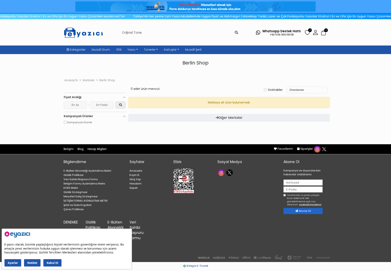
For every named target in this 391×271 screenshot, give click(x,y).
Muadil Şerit (193, 50)
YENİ (118, 50)
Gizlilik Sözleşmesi (75, 192)
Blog (81, 149)
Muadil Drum (101, 50)
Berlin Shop (107, 80)
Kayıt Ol (134, 175)
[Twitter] (230, 172)
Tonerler (150, 50)
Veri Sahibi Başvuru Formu (81, 179)
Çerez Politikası (74, 209)
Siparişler (307, 149)
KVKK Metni (71, 188)
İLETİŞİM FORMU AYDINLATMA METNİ (86, 201)
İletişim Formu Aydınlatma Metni (84, 183)
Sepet (133, 188)
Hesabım (136, 183)
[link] (195, 6)
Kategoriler (77, 50)
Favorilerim (285, 149)
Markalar (89, 80)
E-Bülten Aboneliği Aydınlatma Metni (87, 171)
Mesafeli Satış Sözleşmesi (81, 196)
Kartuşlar (170, 50)
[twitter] (324, 149)
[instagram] (317, 149)
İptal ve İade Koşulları (78, 205)
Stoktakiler (275, 90)
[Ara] (236, 33)
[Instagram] (221, 172)
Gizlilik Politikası (73, 175)
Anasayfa (71, 80)
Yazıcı (131, 50)
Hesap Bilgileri (97, 149)
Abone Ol (304, 211)
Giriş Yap (135, 179)
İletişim (69, 149)
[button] (323, 32)
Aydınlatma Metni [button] (310, 204)
